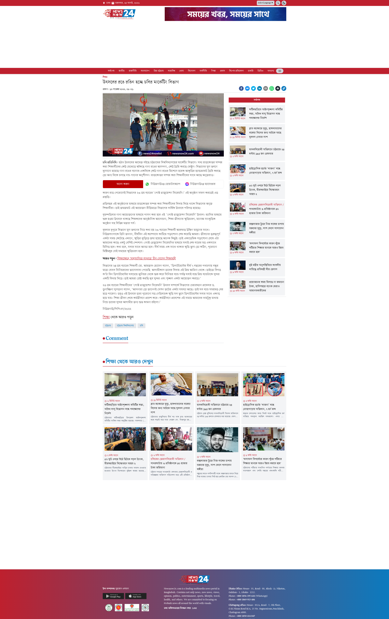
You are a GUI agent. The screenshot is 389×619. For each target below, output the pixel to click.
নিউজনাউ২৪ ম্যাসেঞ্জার (202, 184)
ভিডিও (260, 71)
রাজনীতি (133, 71)
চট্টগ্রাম (108, 325)
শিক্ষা (213, 71)
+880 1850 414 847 (245, 616)
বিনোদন (191, 71)
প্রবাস (222, 71)
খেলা (181, 71)
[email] (265, 88)
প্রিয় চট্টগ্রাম (159, 71)
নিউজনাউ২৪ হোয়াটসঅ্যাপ (165, 184)
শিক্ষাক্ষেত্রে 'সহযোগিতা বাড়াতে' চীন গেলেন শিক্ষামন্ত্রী (146, 259)
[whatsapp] (271, 88)
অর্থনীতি (203, 71)
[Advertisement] (194, 45)
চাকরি (250, 71)
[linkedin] (259, 88)
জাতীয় (122, 71)
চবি (141, 325)
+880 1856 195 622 (245, 596)
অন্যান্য (271, 71)
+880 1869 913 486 (245, 599)
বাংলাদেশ (145, 71)
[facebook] (241, 88)
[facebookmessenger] (247, 88)
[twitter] (253, 88)
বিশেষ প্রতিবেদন (236, 71)
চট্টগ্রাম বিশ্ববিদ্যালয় (125, 325)
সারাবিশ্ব (171, 71)
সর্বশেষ (111, 71)
